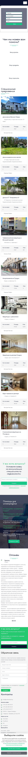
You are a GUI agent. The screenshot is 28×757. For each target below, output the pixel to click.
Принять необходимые (14, 753)
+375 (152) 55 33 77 (8, 709)
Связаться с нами (14, 541)
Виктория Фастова (8, 132)
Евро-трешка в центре (11, 393)
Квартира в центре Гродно (12, 355)
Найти (14, 24)
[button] (12, 620)
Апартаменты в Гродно (11, 278)
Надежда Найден (8, 173)
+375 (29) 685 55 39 (8, 707)
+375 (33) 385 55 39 (8, 704)
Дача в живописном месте (12, 157)
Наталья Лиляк (7, 254)
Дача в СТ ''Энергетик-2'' (11, 197)
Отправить (14, 483)
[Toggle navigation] (25, 2)
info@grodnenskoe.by (8, 699)
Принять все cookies (14, 748)
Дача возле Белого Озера (11, 117)
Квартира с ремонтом (10, 316)
